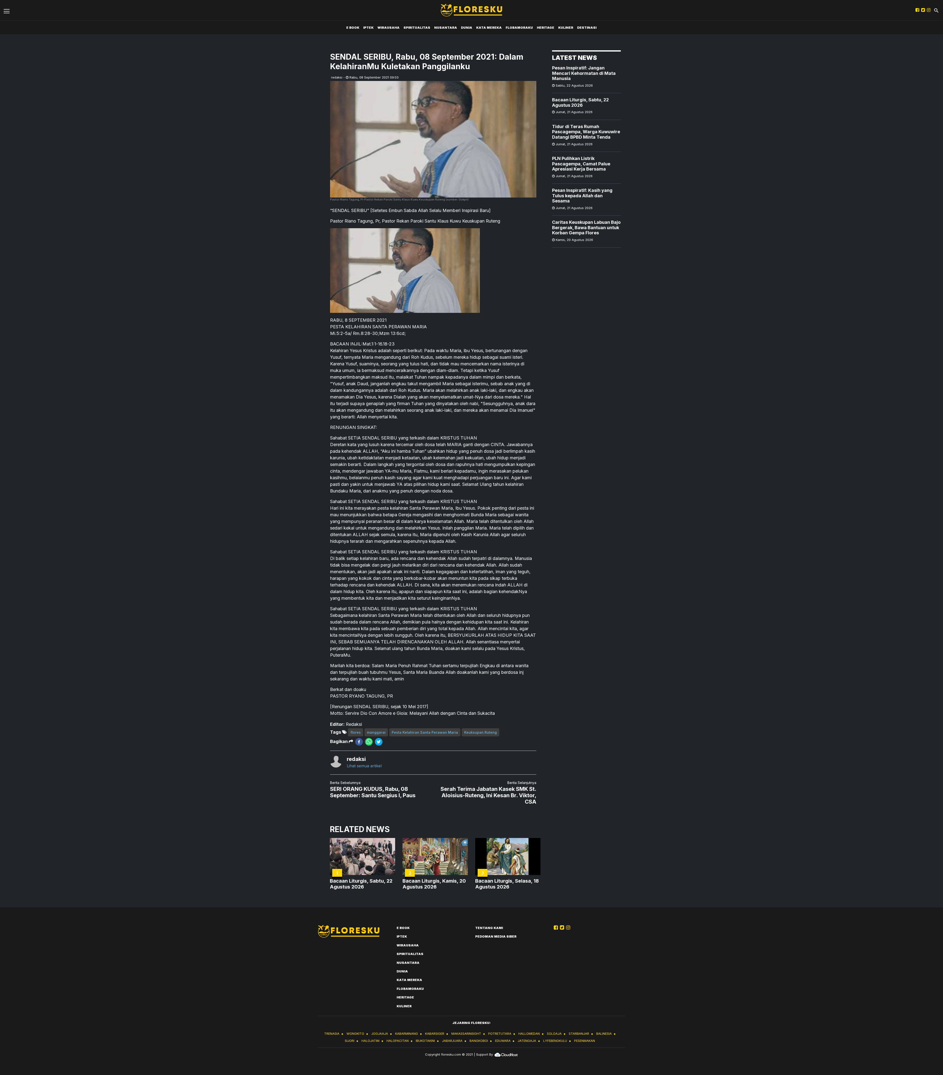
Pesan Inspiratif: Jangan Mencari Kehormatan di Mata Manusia (584, 73)
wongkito (355, 1033)
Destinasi (586, 27)
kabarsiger (434, 1033)
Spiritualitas (416, 27)
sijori (349, 1041)
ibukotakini (425, 1041)
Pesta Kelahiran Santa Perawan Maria (425, 732)
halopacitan (398, 1041)
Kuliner (565, 27)
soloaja (554, 1033)
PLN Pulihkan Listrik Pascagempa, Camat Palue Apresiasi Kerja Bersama (581, 164)
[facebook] (359, 742)
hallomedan (529, 1033)
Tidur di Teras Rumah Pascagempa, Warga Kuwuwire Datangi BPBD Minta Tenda (586, 132)
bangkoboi (479, 1041)
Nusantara (445, 27)
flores (355, 732)
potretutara (499, 1033)
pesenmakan (584, 1041)
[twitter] (379, 742)
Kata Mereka (489, 27)
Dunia (466, 27)
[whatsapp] (369, 742)
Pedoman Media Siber (495, 936)
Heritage (545, 27)
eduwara (503, 1041)
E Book (352, 27)
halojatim (370, 1041)
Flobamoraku (519, 27)
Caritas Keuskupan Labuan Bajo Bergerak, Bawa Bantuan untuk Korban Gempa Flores (586, 227)
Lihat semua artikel (364, 765)
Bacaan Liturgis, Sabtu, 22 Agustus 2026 (580, 102)
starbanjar (579, 1033)
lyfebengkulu (555, 1041)
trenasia (331, 1033)
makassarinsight (466, 1033)
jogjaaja (379, 1033)
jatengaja (527, 1041)
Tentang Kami (489, 928)
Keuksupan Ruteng (480, 732)
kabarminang (406, 1033)
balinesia (604, 1033)
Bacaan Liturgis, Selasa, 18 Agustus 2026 (507, 884)
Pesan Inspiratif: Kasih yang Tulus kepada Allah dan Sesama (582, 195)
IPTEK (368, 27)
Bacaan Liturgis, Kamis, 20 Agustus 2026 (434, 884)
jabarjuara (452, 1041)
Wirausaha (388, 27)
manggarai (376, 732)
